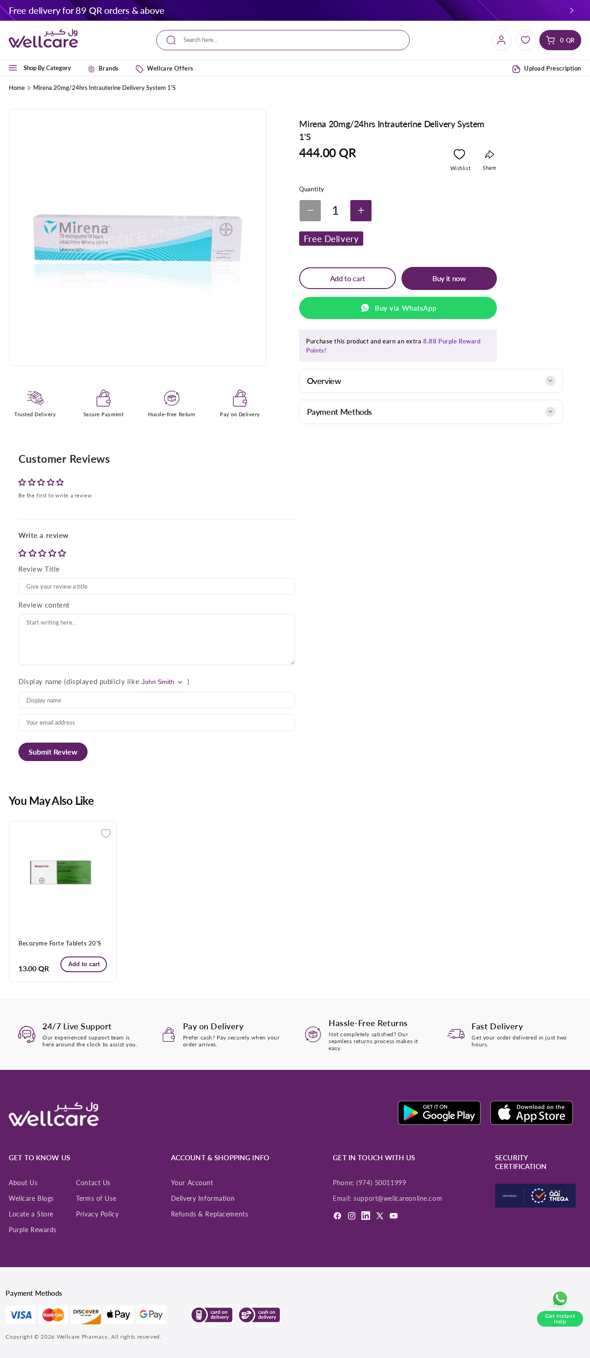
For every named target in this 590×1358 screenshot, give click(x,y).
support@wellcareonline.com (398, 1198)
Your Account (192, 1183)
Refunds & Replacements (209, 1214)
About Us (23, 1183)
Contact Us (93, 1183)
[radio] (23, 553)
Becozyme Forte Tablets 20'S (59, 943)
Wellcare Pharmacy (82, 1336)
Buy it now (449, 278)
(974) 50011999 (381, 1183)
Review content (44, 605)
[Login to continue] (459, 156)
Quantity (311, 189)
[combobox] (282, 40)
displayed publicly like (102, 681)
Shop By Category (47, 67)
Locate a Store (31, 1214)
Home (17, 87)
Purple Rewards (33, 1230)
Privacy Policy (97, 1214)
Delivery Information (203, 1198)
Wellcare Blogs (31, 1198)
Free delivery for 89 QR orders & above (86, 10)
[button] (572, 10)
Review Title (39, 569)
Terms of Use (96, 1198)
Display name (40, 681)
